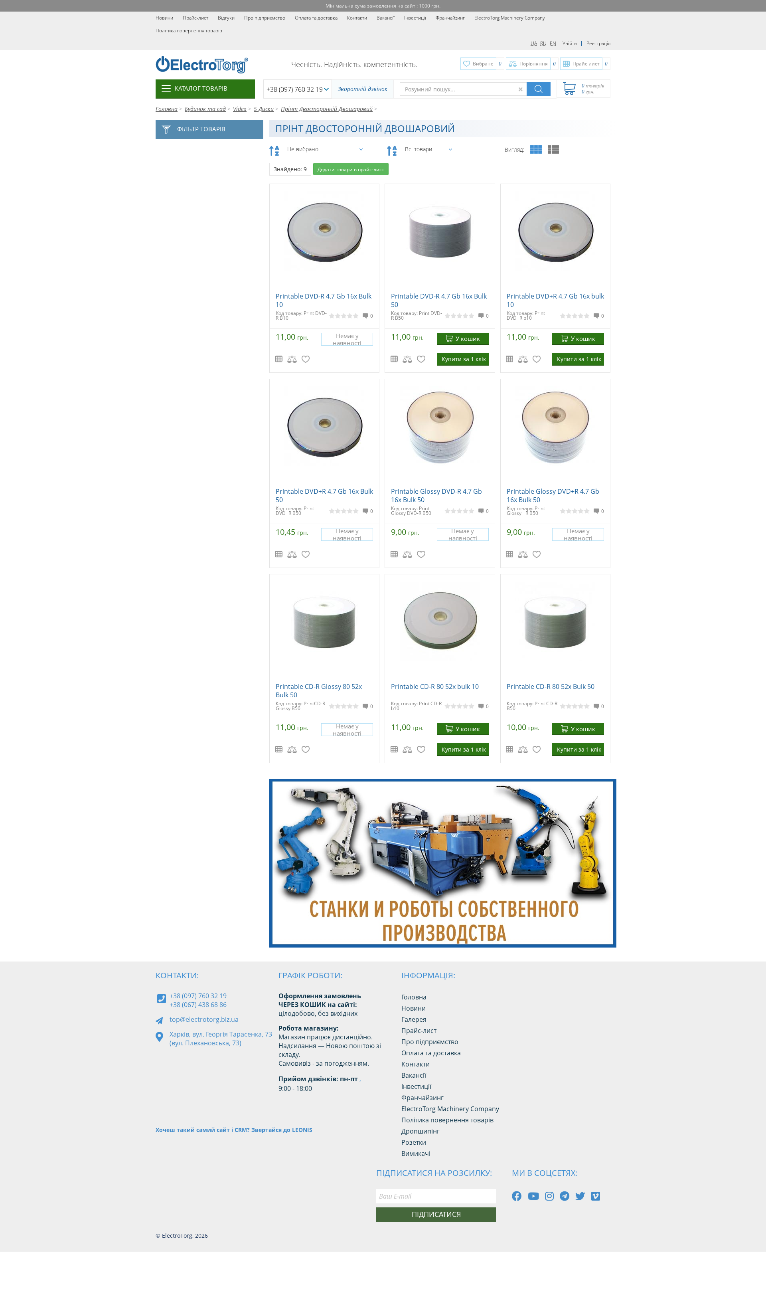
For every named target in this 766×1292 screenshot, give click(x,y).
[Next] (604, 927)
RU (543, 43)
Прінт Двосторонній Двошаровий (327, 109)
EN (553, 43)
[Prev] (586, 927)
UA (534, 43)
